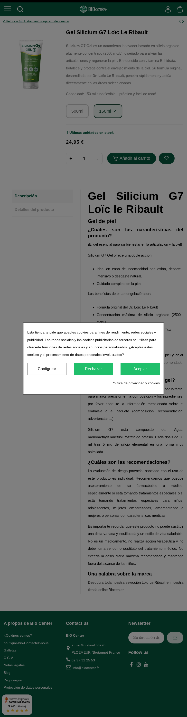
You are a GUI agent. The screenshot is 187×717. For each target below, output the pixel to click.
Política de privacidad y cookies (136, 383)
